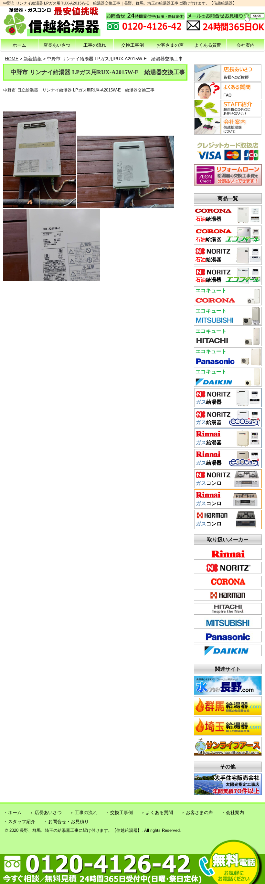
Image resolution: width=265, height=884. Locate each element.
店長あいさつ (56, 45)
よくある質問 (207, 45)
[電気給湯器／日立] (228, 343)
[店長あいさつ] (227, 79)
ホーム (19, 45)
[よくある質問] (227, 97)
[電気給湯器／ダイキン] (228, 384)
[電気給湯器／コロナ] (228, 303)
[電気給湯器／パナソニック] (228, 364)
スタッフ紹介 (21, 821)
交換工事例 (132, 45)
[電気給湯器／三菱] (228, 323)
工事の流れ (94, 45)
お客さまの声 (170, 45)
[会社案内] (227, 133)
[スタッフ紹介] (227, 115)
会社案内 (246, 45)
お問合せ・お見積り (68, 821)
